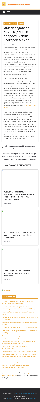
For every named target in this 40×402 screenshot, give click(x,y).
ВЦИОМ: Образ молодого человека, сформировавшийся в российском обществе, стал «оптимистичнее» (18, 195)
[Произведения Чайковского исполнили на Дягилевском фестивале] (20, 250)
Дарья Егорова (17, 44)
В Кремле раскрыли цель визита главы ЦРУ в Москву (19, 327)
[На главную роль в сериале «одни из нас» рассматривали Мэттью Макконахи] (20, 211)
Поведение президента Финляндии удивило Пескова (19, 351)
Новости (21, 23)
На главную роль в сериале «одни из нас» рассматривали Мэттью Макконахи (19, 235)
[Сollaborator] (6, 291)
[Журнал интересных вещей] (4, 12)
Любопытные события (10, 23)
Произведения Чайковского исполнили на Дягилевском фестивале (16, 273)
